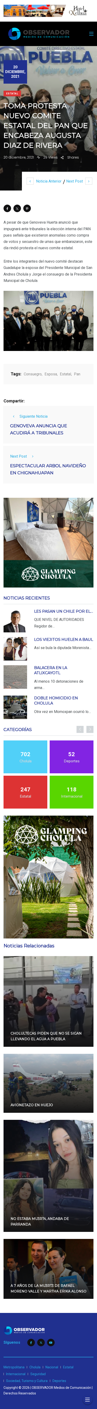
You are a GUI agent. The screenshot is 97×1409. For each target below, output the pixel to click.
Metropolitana (14, 1367)
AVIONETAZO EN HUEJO (32, 1105)
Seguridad (38, 1374)
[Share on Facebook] (7, 208)
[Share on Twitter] (17, 208)
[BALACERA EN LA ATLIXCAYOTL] (15, 677)
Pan (77, 374)
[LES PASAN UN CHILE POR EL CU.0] (15, 620)
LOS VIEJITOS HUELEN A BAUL (63, 639)
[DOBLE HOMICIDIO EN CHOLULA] (15, 707)
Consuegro (33, 374)
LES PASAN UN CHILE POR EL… (63, 611)
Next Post (74, 181)
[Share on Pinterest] (27, 208)
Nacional (51, 1367)
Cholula (34, 1367)
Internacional (15, 1374)
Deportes (59, 1381)
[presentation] (80, 729)
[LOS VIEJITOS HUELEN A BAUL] (15, 649)
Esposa (50, 374)
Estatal (12, 93)
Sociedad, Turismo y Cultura (27, 1381)
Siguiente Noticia (34, 416)
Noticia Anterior (48, 181)
